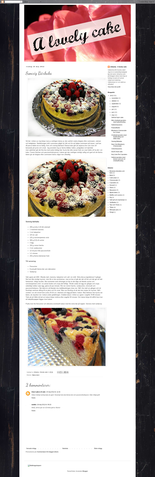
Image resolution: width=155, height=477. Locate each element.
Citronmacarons (116, 149)
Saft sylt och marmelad (117, 200)
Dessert (112, 185)
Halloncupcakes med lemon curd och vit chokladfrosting (118, 159)
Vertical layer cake (117, 117)
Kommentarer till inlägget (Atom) (47, 452)
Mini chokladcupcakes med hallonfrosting (118, 121)
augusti (114, 106)
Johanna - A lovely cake (118, 67)
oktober (114, 101)
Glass (111, 187)
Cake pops (113, 178)
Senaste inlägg (31, 448)
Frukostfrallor (115, 128)
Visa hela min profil (114, 87)
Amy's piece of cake (38, 392)
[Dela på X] (63, 372)
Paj (111, 197)
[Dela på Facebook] (65, 372)
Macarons (113, 190)
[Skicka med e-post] (58, 372)
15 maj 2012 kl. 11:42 (53, 392)
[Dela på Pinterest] (67, 372)
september (115, 104)
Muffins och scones (116, 195)
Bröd (111, 175)
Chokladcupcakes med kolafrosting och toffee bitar (119, 136)
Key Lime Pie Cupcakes (119, 154)
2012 (112, 95)
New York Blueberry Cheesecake (117, 145)
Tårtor (111, 207)
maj (113, 115)
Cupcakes (113, 183)
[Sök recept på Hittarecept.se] (34, 465)
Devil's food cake (117, 152)
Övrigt (111, 212)
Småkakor (113, 202)
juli (113, 109)
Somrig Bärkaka (116, 141)
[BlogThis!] (60, 372)
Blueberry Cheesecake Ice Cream (119, 131)
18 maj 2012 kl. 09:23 (44, 404)
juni (113, 112)
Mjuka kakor (35, 375)
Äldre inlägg (98, 448)
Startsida (65, 448)
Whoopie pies (114, 210)
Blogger (85, 471)
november (115, 98)
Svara (33, 398)
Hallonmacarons (116, 125)
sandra (33, 404)
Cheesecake (114, 180)
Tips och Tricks (114, 205)
